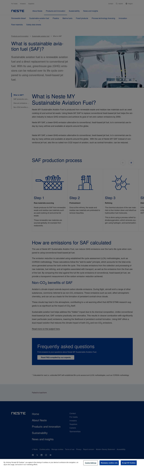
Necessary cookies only (109, 463)
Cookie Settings (90, 463)
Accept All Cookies (128, 463)
